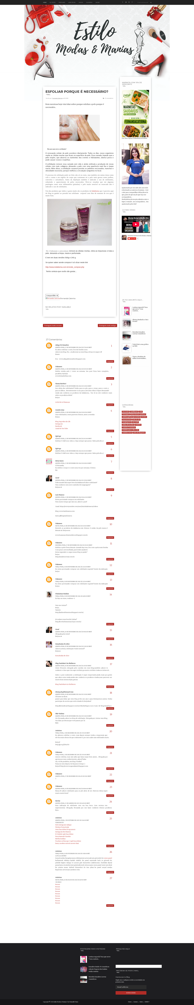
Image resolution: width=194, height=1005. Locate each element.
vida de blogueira (139, 432)
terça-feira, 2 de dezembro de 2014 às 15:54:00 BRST (72, 754)
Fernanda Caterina (57, 98)
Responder (110, 361)
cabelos (124, 417)
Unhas (81, 2)
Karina (57, 801)
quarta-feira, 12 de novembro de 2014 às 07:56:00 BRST (73, 347)
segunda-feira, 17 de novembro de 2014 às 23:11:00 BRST (73, 545)
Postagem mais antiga (107, 325)
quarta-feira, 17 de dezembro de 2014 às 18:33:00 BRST (73, 776)
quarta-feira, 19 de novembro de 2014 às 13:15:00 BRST (73, 665)
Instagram (59, 424)
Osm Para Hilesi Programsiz (65, 829)
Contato (135, 1001)
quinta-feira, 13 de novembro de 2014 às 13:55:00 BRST (73, 480)
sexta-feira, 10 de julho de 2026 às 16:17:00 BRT (71, 880)
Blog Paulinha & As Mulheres (65, 684)
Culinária (89, 2)
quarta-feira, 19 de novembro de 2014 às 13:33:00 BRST (73, 694)
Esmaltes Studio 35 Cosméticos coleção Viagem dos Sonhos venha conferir (99, 969)
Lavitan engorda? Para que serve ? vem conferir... (140, 309)
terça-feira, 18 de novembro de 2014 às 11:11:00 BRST (73, 567)
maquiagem (126, 422)
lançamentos (126, 419)
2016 (140, 411)
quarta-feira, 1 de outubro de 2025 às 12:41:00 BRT (72, 820)
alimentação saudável (138, 414)
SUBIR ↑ (147, 1001)
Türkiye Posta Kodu (62, 827)
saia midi (135, 422)
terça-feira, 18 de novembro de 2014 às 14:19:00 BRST (73, 596)
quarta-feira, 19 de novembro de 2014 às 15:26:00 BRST (73, 716)
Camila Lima (59, 410)
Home (44, 2)
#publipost (134, 411)
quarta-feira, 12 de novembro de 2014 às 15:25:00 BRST (73, 386)
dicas (130, 417)
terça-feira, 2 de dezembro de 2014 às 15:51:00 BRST (72, 733)
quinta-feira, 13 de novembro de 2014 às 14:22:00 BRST (73, 497)
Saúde (98, 2)
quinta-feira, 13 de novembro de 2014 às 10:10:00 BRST (73, 463)
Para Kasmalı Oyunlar (63, 836)
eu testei (137, 417)
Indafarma (95, 191)
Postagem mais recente (53, 325)
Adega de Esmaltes (62, 345)
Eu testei (52, 2)
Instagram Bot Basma (63, 832)
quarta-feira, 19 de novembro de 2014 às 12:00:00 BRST (73, 646)
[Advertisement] (80, 81)
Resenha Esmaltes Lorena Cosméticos (138, 333)
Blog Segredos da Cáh (62, 421)
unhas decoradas (128, 425)
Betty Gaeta (59, 461)
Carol (57, 478)
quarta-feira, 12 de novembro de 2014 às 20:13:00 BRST (73, 438)
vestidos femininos (128, 427)
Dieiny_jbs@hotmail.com (64, 692)
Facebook (58, 426)
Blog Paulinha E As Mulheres (65, 663)
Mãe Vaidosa (59, 714)
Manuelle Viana (73, 1002)
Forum (57, 884)
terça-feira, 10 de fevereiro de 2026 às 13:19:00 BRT (72, 853)
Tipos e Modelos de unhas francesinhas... (139, 357)
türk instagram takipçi (63, 825)
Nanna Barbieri (60, 384)
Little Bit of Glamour (62, 402)
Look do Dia (71, 2)
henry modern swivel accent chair (67, 843)
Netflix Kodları (60, 839)
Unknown (58, 366)
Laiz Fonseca (59, 495)
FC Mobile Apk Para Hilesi (64, 834)
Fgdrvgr (58, 436)
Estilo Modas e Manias (60, 1002)
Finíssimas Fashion (62, 594)
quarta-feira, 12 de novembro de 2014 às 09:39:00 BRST (73, 369)
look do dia (136, 419)
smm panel (108, 858)
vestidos (138, 425)
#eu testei (125, 411)
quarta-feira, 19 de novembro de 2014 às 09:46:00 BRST (73, 631)
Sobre (141, 1001)
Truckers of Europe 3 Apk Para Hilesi (68, 841)
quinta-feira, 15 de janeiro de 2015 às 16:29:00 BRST (72, 803)
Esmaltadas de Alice (62, 644)
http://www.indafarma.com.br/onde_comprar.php (64, 267)
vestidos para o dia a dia (130, 430)
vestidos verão (127, 432)
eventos (143, 417)
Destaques (125, 414)
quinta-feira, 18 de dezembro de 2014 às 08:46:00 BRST (73, 788)
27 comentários (109, 98)
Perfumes (62, 2)
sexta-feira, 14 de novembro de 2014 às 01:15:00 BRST (72, 526)
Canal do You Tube (61, 428)
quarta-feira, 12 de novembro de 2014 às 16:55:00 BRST (73, 412)
